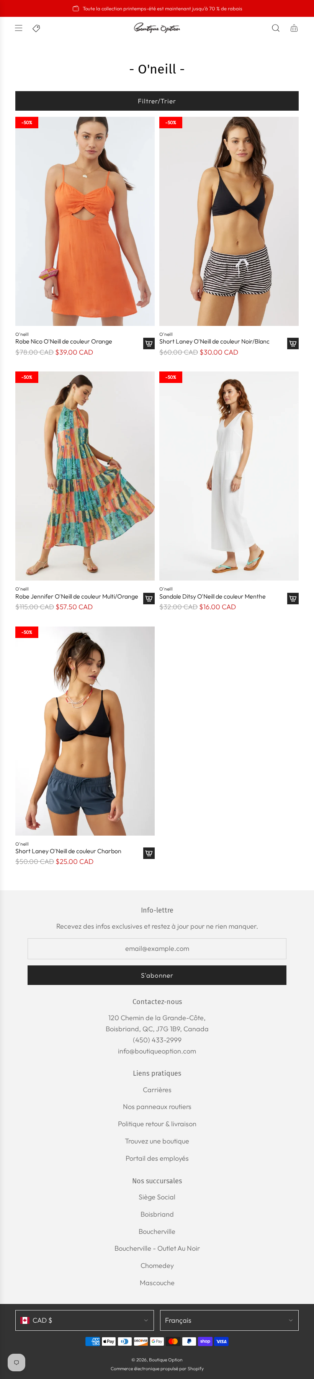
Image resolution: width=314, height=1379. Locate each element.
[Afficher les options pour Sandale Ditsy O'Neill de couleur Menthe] (293, 598)
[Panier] (294, 28)
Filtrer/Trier (157, 101)
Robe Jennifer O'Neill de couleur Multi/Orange (76, 596)
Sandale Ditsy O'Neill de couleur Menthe (212, 596)
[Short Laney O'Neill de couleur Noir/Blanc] (229, 221)
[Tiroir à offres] (37, 28)
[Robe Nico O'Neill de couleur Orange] (85, 221)
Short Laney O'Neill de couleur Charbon (68, 851)
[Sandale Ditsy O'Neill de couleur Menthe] (229, 476)
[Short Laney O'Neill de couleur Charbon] (85, 731)
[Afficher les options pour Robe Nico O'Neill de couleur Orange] (149, 343)
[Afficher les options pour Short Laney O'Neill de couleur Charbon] (149, 853)
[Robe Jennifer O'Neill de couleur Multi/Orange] (85, 476)
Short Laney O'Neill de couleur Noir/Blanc (214, 341)
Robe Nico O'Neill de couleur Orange (63, 341)
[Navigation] (18, 28)
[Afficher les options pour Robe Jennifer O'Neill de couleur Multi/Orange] (149, 598)
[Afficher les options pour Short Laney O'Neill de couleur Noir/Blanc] (293, 343)
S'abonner (157, 975)
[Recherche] (276, 28)
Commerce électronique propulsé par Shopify (157, 1368)
